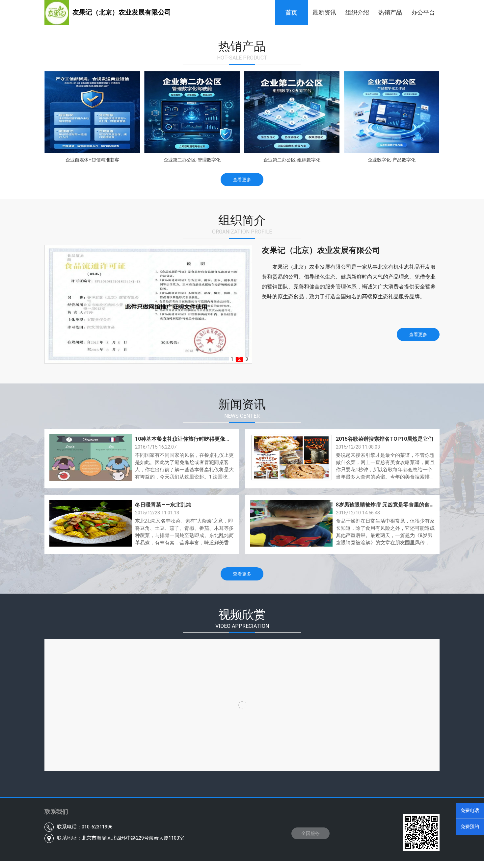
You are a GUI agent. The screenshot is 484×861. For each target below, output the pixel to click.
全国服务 (310, 833)
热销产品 (390, 12)
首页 (291, 12)
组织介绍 (357, 12)
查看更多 (242, 179)
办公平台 (423, 12)
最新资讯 (324, 12)
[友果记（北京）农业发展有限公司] (122, 23)
